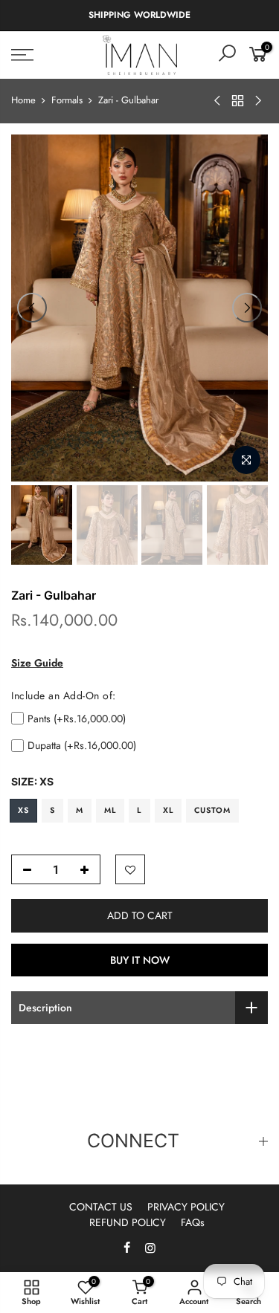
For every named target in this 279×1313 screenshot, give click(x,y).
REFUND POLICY (127, 1222)
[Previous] (32, 307)
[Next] (247, 307)
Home (23, 100)
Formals (67, 100)
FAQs (193, 1222)
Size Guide (37, 662)
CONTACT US (100, 1206)
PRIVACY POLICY (186, 1206)
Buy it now (140, 960)
